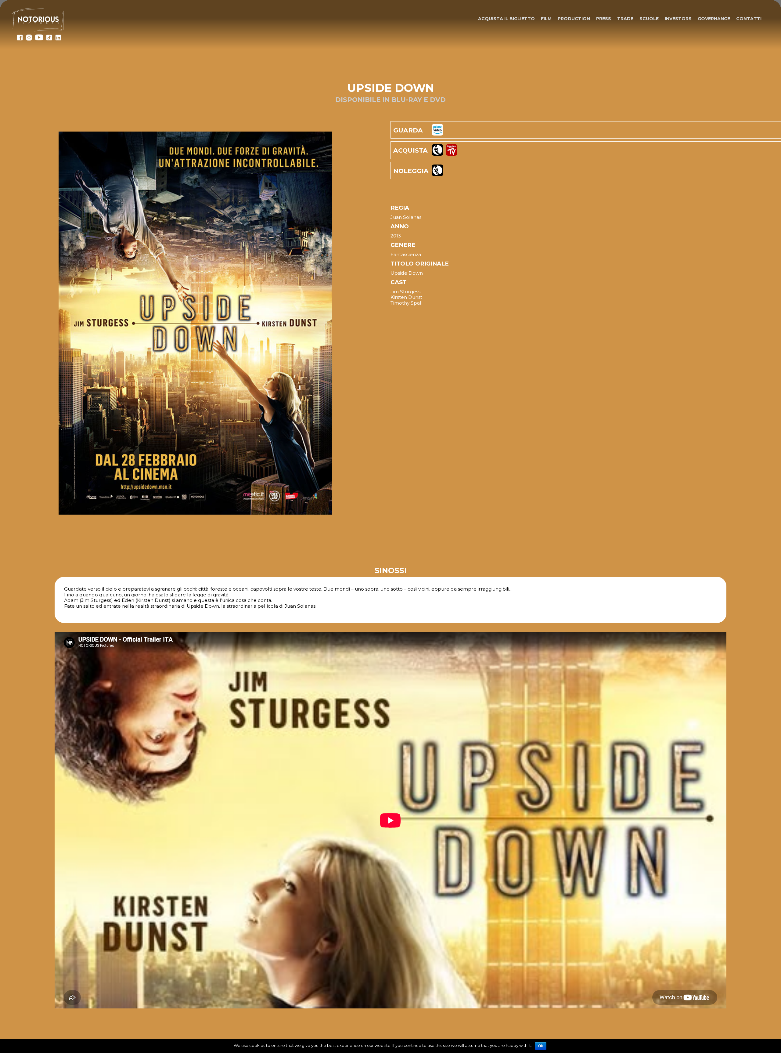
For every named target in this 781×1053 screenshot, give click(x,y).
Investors (678, 18)
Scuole (649, 18)
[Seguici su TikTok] (49, 39)
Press (603, 18)
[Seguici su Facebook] (19, 39)
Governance (714, 18)
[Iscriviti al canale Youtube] (39, 39)
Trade (625, 18)
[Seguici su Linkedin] (58, 39)
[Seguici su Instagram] (29, 39)
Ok (540, 1046)
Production (574, 18)
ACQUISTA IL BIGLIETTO (506, 18)
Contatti (748, 18)
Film (546, 18)
